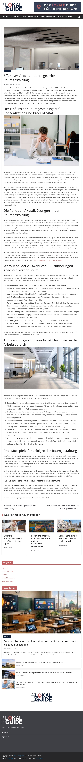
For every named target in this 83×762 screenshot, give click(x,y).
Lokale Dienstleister (30, 17)
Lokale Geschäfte (48, 17)
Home (5, 17)
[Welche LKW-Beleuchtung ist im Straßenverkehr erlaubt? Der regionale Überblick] (8, 674)
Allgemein (15, 17)
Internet (4, 575)
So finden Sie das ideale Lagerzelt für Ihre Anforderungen (20, 507)
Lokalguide (17, 84)
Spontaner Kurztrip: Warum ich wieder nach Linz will (68, 538)
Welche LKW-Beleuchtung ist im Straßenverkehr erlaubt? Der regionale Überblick (44, 673)
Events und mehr (65, 17)
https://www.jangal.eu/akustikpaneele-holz (48, 260)
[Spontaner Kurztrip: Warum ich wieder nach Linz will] (69, 521)
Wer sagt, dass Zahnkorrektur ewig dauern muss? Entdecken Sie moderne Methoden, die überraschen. (46, 683)
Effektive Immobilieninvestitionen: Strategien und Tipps (13, 539)
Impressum (5, 737)
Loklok (16, 649)
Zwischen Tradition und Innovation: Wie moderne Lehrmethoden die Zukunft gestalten (40, 642)
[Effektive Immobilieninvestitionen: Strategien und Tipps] (14, 521)
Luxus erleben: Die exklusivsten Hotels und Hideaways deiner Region (62, 507)
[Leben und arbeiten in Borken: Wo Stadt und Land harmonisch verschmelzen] (41, 521)
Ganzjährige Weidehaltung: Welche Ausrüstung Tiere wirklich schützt (40, 662)
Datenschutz (6, 732)
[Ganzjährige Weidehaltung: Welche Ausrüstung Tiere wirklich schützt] (8, 663)
